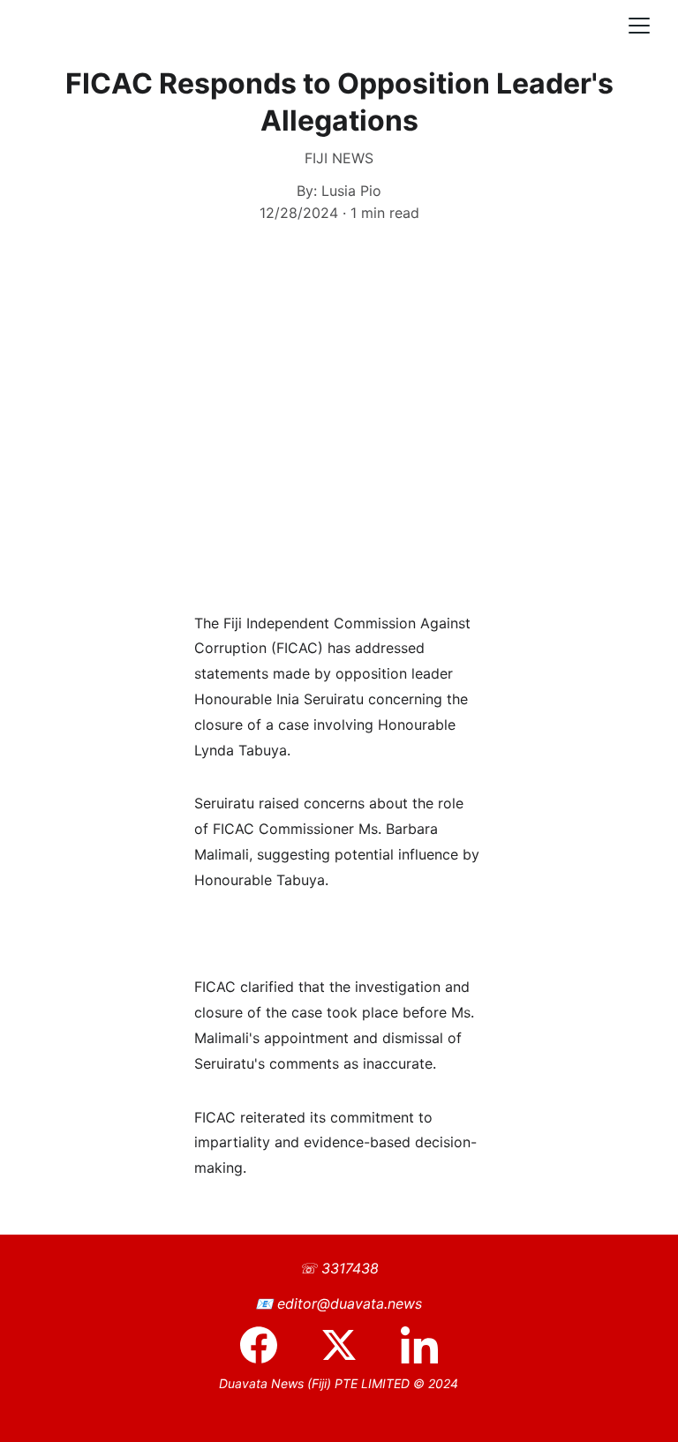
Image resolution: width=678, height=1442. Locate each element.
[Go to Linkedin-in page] (419, 1344)
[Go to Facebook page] (267, 1344)
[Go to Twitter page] (347, 1344)
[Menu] (639, 26)
